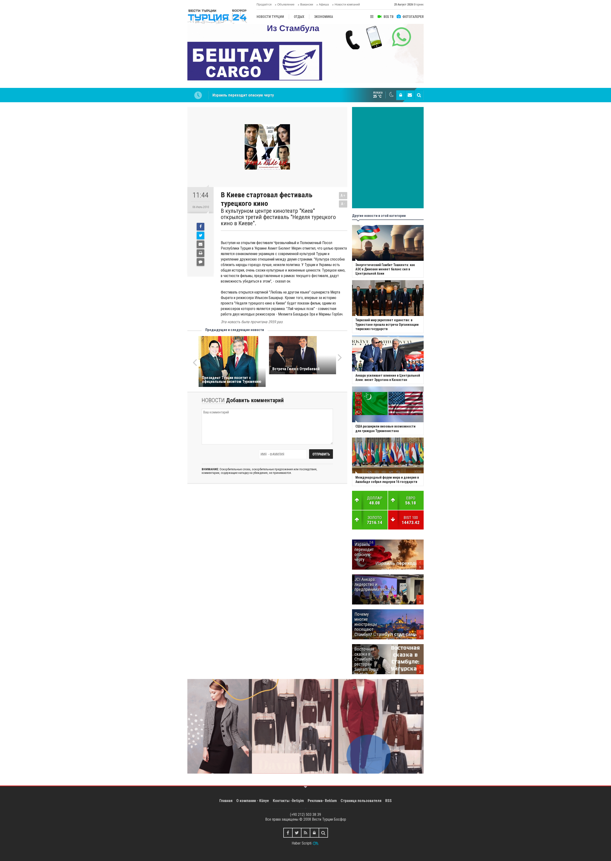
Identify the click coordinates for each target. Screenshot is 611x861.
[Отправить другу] (200, 244)
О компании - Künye (252, 800)
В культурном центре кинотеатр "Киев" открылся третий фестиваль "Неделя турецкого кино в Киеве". (278, 217)
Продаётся (264, 4)
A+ (343, 195)
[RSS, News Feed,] (305, 832)
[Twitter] (200, 235)
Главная (225, 800)
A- (343, 204)
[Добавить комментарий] (200, 262)
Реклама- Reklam (322, 800)
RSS (388, 800)
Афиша (324, 4)
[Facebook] (200, 226)
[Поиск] (418, 95)
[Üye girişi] (400, 95)
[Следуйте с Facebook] (288, 832)
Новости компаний (347, 4)
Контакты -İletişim (288, 800)
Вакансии (306, 4)
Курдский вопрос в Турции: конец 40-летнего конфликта (262, 95)
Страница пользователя (361, 800)
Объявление (286, 4)
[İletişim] (409, 95)
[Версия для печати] (200, 253)
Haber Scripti (301, 843)
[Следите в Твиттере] (296, 832)
